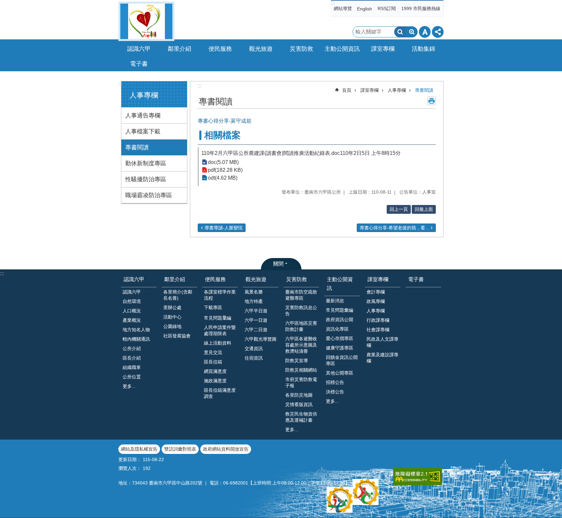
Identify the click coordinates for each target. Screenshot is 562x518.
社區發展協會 (177, 335)
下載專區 (213, 307)
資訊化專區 (337, 329)
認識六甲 (134, 279)
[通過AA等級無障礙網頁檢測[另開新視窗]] (417, 476)
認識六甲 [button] (139, 49)
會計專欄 (376, 291)
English (364, 8)
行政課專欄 (378, 320)
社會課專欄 (378, 329)
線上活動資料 (217, 343)
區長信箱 (213, 361)
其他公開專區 (339, 372)
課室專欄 (369, 90)
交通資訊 (254, 348)
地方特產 (254, 301)
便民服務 (215, 279)
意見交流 (213, 352)
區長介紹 (132, 358)
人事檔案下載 (142, 131)
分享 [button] (438, 32)
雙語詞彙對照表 (180, 449)
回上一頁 (399, 209)
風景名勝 (254, 291)
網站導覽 (343, 8)
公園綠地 (172, 326)
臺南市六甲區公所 (146, 21)
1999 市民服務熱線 (420, 8)
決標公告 (335, 391)
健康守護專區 (339, 347)
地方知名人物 (136, 329)
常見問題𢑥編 (217, 317)
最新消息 (335, 300)
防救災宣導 (296, 360)
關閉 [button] (278, 263)
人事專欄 (397, 90)
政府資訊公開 (339, 319)
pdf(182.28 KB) (225, 170)
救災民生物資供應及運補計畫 (301, 417)
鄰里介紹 (174, 279)
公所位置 (132, 376)
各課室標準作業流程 (220, 295)
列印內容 (431, 101)
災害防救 (296, 279)
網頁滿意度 (215, 371)
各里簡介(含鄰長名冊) (177, 295)
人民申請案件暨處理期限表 (220, 330)
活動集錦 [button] (423, 49)
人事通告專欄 (142, 115)
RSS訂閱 (387, 8)
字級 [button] (425, 32)
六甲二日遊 (256, 329)
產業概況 (132, 320)
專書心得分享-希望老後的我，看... (394, 227)
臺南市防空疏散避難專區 (301, 295)
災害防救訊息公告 (301, 310)
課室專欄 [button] (383, 49)
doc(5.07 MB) (223, 162)
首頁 (346, 90)
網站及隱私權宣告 (139, 449)
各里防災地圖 (299, 395)
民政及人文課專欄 (382, 342)
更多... (129, 386)
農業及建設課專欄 (382, 357)
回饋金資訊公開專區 (342, 360)
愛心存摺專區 (339, 338)
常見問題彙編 (339, 310)
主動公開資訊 (340, 284)
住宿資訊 (254, 358)
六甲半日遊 (256, 310)
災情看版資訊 (299, 404)
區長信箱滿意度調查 (220, 393)
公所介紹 (132, 348)
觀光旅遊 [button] (261, 49)
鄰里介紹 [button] (179, 49)
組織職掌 (132, 367)
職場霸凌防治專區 (148, 195)
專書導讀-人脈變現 (224, 227)
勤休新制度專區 (145, 163)
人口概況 (132, 310)
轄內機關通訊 (136, 339)
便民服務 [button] (220, 49)
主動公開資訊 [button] (342, 49)
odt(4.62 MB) (222, 178)
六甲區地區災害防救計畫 (301, 326)
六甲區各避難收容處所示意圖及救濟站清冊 (301, 345)
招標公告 (335, 382)
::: (333, 3)
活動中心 (172, 317)
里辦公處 (172, 307)
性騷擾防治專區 (145, 179)
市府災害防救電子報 (301, 382)
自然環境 (132, 301)
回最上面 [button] (424, 209)
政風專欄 (376, 301)
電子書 (139, 64)
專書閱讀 (137, 147)
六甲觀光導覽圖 (260, 339)
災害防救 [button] (301, 49)
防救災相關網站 (301, 370)
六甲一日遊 (256, 320)
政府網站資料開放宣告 (225, 449)
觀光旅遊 (256, 279)
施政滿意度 (215, 380)
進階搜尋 (412, 31)
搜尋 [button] (400, 31)
